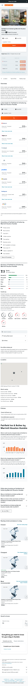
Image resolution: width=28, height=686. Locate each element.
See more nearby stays (22, 524)
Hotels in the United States (10, 680)
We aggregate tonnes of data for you (11, 669)
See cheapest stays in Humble (22, 553)
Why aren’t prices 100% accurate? (10, 672)
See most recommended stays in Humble (21, 582)
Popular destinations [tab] (19, 641)
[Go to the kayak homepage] (9, 5)
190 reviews (14, 32)
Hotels (12, 679)
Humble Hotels (21, 681)
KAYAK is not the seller (7, 667)
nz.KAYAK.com (6, 679)
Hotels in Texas (19, 680)
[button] (26, 1)
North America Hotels (19, 679)
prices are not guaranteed (6, 663)
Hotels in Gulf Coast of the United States (9, 681)
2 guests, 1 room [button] (7, 42)
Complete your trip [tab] (7, 641)
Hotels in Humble (7, 649)
